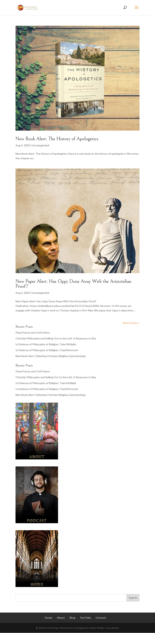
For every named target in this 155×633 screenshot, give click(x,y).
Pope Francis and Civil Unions (33, 332)
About (61, 617)
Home (48, 617)
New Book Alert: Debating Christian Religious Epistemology (51, 356)
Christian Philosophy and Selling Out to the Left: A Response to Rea (56, 338)
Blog (72, 617)
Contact (101, 617)
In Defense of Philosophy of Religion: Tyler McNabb (46, 344)
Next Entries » (131, 322)
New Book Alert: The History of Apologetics (57, 139)
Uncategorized (40, 145)
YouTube (85, 617)
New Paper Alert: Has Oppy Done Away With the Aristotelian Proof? (73, 283)
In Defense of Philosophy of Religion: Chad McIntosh (47, 350)
